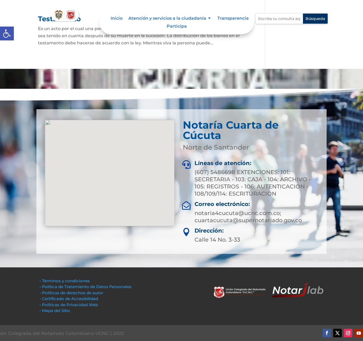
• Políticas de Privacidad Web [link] (69, 304)
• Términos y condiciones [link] (65, 280)
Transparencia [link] (233, 18)
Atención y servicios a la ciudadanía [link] (167, 18)
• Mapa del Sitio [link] (55, 310)
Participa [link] (177, 26)
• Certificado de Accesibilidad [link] (69, 298)
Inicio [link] (117, 18)
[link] (7, 33)
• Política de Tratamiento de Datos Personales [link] (86, 286)
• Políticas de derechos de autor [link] (71, 292)
